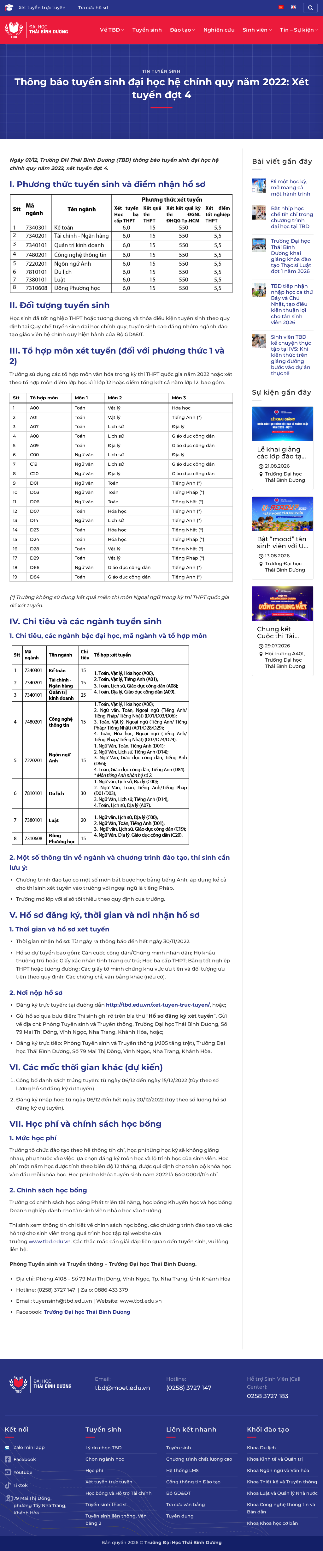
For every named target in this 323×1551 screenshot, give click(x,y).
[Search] (310, 8)
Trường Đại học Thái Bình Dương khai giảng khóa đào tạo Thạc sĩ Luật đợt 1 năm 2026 (291, 256)
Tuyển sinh (147, 30)
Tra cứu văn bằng (185, 1504)
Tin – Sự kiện (297, 30)
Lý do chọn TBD (103, 1448)
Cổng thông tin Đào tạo (193, 1482)
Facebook (25, 1459)
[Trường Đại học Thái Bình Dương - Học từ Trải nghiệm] (36, 30)
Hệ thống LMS (182, 1470)
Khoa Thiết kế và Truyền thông (282, 1482)
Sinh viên (255, 30)
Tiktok (21, 1485)
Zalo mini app (29, 1447)
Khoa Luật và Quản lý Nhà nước (282, 1493)
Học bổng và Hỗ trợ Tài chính (118, 1493)
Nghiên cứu (219, 30)
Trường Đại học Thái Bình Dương (87, 1312)
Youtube (23, 1472)
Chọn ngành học (104, 1459)
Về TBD (110, 30)
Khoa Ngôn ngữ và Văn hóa (278, 1470)
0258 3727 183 (267, 1396)
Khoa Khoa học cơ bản (272, 1523)
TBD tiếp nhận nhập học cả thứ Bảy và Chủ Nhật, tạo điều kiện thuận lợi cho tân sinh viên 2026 (292, 304)
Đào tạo (180, 30)
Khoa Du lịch (261, 1448)
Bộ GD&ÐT (178, 1493)
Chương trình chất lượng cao (199, 1459)
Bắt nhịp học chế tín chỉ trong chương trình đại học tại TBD (292, 217)
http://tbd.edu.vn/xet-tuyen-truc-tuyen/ (158, 1005)
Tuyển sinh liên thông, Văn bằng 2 (116, 1519)
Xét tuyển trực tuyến (42, 7)
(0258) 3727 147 (188, 1387)
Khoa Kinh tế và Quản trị (275, 1459)
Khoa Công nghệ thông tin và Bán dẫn (281, 1508)
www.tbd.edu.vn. (50, 1242)
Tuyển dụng (180, 1516)
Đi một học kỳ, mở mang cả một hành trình (290, 188)
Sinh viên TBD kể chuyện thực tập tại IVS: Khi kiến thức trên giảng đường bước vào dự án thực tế (291, 355)
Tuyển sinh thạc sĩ (105, 1504)
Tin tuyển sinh (161, 71)
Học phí (94, 1470)
